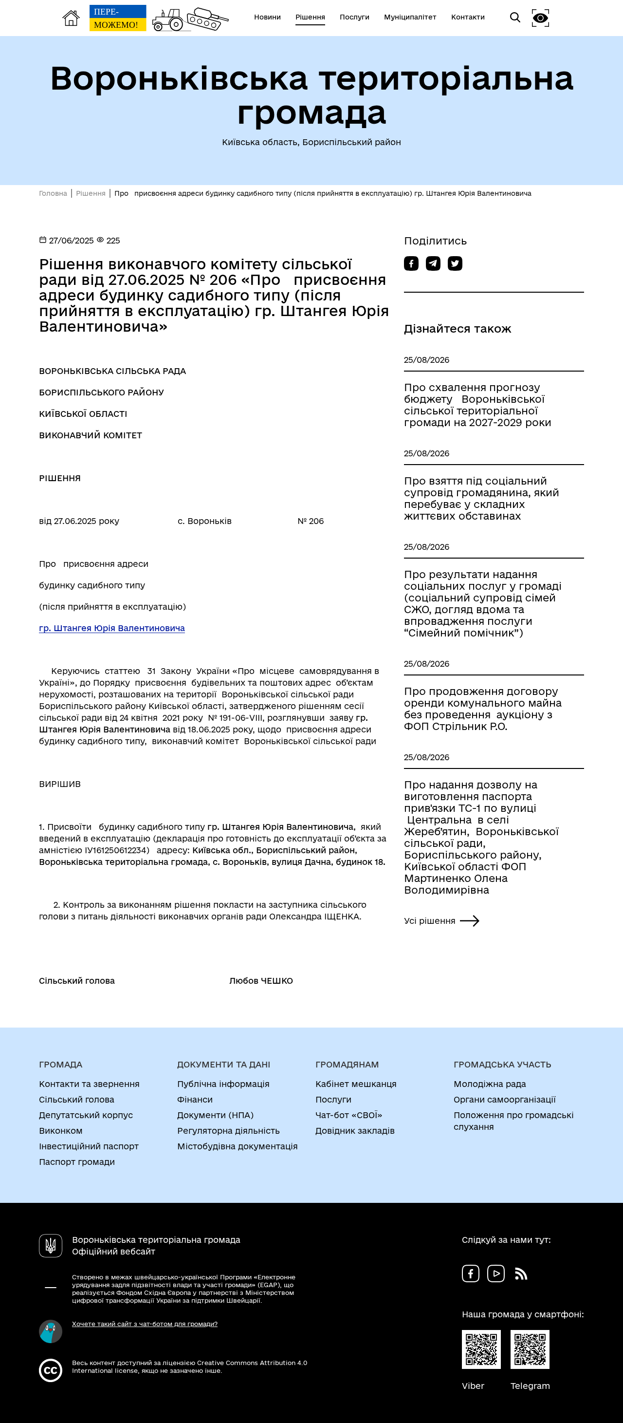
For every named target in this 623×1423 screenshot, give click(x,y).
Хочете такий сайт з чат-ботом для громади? (145, 1323)
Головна (53, 193)
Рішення (91, 193)
